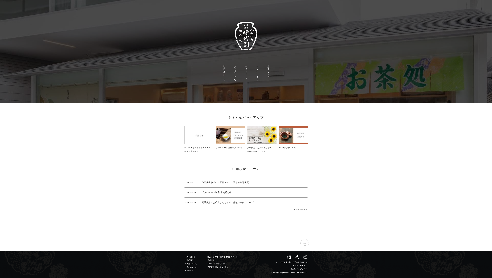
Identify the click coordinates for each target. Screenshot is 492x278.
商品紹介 (190, 260)
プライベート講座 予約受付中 (217, 192)
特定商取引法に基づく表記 (217, 267)
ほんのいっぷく (193, 267)
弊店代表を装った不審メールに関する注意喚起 (225, 182)
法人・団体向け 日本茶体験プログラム (222, 257)
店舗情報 (210, 260)
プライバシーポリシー (216, 264)
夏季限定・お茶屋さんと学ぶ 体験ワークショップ (228, 202)
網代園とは (191, 257)
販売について (192, 264)
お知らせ (190, 270)
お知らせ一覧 (301, 209)
